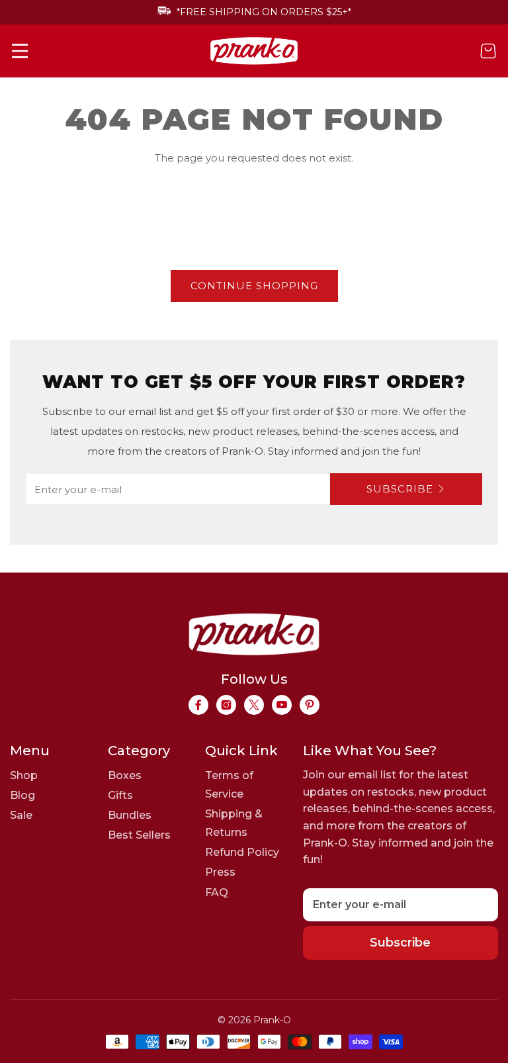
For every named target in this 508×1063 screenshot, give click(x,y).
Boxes (125, 775)
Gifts (120, 795)
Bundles (129, 815)
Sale (21, 815)
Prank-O (272, 1020)
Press (220, 872)
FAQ (216, 892)
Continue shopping (254, 285)
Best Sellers (139, 835)
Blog (22, 795)
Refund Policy (242, 852)
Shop (24, 775)
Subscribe (399, 489)
